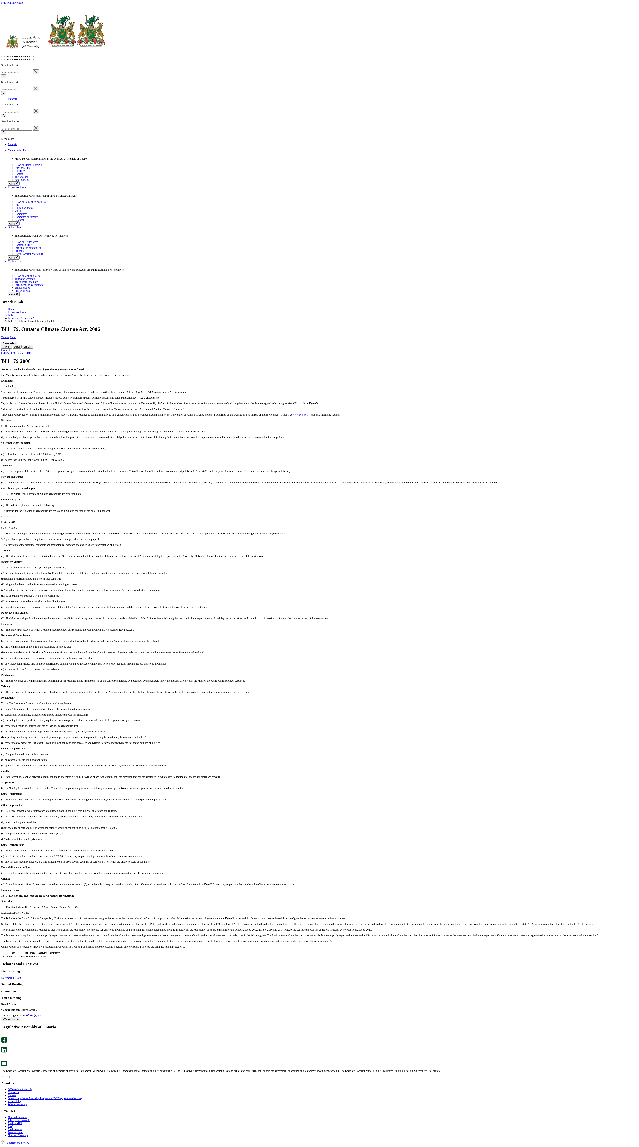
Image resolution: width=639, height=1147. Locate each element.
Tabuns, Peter (8, 337)
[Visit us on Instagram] (3, 1035)
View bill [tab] (7, 347)
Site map (5, 1076)
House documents (17, 1117)
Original (5, 350)
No (39, 1015)
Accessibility (14, 1101)
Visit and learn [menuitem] (15, 261)
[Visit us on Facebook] (4, 1041)
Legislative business (18, 312)
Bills (10, 315)
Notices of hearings (18, 1135)
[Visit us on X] (3, 1045)
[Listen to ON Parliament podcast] (2, 1056)
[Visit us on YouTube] (4, 1065)
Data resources (15, 1132)
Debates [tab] (28, 347)
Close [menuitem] (12, 184)
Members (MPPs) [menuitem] (17, 150)
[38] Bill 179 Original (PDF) (16, 353)
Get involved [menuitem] (15, 227)
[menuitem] (30, 164)
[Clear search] (36, 71)
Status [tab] (17, 347)
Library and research (19, 1120)
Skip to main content (12, 2)
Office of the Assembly (20, 1089)
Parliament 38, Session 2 (21, 318)
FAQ (10, 1126)
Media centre (15, 1129)
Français (12, 98)
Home (11, 309)
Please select (9, 343)
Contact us (13, 1092)
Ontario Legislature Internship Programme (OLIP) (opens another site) (45, 1098)
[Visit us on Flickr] (3, 1059)
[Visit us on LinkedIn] (4, 1051)
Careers (12, 1095)
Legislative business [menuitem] (18, 187)
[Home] (53, 53)
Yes (31, 1015)
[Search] (3, 76)
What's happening (17, 1104)
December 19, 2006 (11, 977)
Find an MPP (15, 1123)
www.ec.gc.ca (300, 414)
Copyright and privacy (17, 1142)
